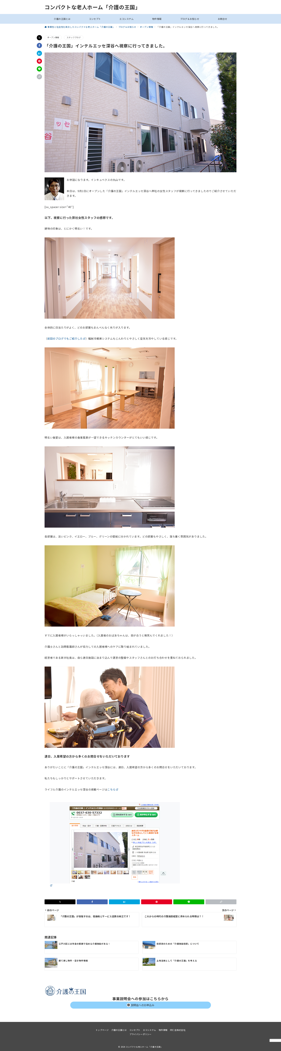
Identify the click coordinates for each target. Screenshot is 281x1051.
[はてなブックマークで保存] (39, 53)
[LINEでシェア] (39, 68)
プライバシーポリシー (140, 1034)
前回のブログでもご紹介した (65, 338)
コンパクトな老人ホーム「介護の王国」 (92, 7)
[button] (39, 76)
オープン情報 (53, 37)
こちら (111, 789)
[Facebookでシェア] (39, 45)
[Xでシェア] (39, 37)
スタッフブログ (74, 37)
